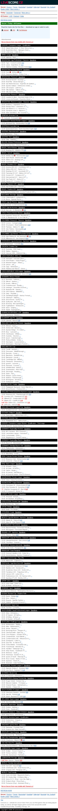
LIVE (10, 16)
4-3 (30, 274)
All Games (4, 16)
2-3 (25, 150)
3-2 (30, 236)
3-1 (26, 205)
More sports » (15, 9)
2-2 (30, 67)
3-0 (25, 157)
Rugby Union (5, 9)
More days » (26, 12)
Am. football (51, 7)
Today (3, 12)
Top (2, 800)
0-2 (28, 487)
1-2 (21, 520)
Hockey (9, 7)
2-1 (23, 63)
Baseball (43, 7)
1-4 (27, 155)
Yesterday (9, 12)
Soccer (3, 7)
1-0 (20, 72)
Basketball (22, 7)
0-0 (26, 489)
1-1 (22, 65)
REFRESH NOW (6, 20)
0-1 (25, 210)
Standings (15, 55)
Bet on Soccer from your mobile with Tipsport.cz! (17, 42)
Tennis (15, 7)
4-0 (20, 118)
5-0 (23, 740)
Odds (22, 16)
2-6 (29, 123)
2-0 (29, 225)
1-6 (20, 223)
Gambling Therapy (21, 807)
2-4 (22, 400)
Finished (16, 16)
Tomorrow (17, 12)
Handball (29, 7)
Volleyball (36, 7)
